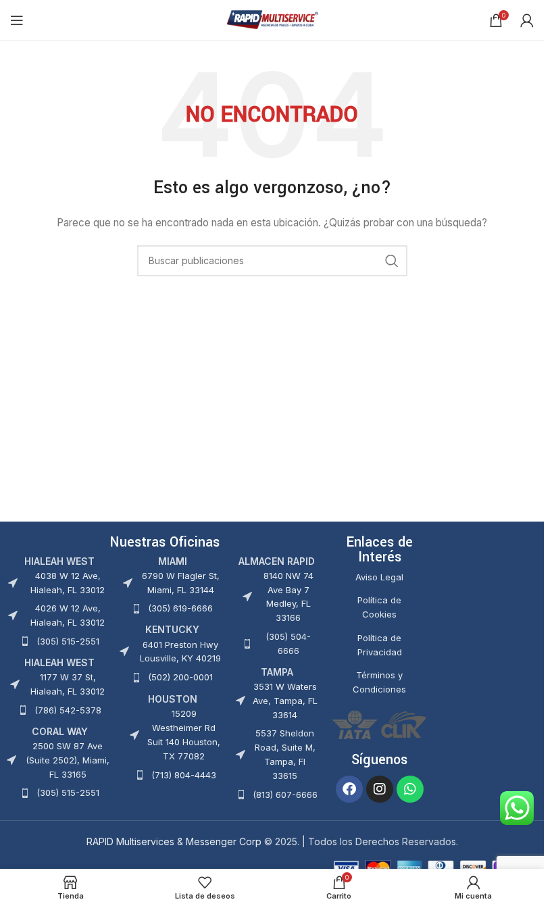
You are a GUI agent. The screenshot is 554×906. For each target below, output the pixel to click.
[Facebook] (349, 789)
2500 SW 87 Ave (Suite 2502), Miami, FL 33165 (67, 760)
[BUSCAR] (391, 260)
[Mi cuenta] (526, 20)
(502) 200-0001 (180, 677)
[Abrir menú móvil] (16, 20)
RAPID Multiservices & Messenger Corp (173, 841)
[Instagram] (379, 789)
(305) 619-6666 (180, 608)
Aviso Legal (379, 577)
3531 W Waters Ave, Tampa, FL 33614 (285, 700)
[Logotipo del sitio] (271, 19)
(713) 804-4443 (183, 775)
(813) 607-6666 (285, 794)
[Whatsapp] (410, 789)
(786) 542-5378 (67, 710)
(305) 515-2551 (67, 641)
